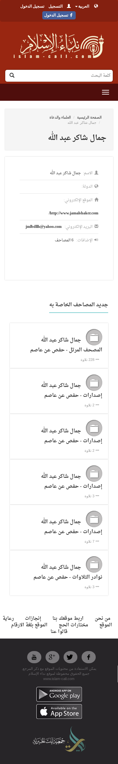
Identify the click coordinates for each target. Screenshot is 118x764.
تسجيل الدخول (32, 6)
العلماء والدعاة (60, 117)
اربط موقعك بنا (68, 618)
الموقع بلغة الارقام (29, 625)
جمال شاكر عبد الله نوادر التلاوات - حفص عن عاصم (67, 572)
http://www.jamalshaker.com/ (73, 213)
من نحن (102, 618)
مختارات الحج (73, 625)
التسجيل (56, 6)
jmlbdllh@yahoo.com (44, 227)
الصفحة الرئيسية (89, 117)
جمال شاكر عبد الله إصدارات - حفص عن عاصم (71, 390)
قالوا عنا (59, 631)
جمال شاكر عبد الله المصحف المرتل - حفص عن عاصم (66, 345)
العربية (83, 6)
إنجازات (33, 618)
